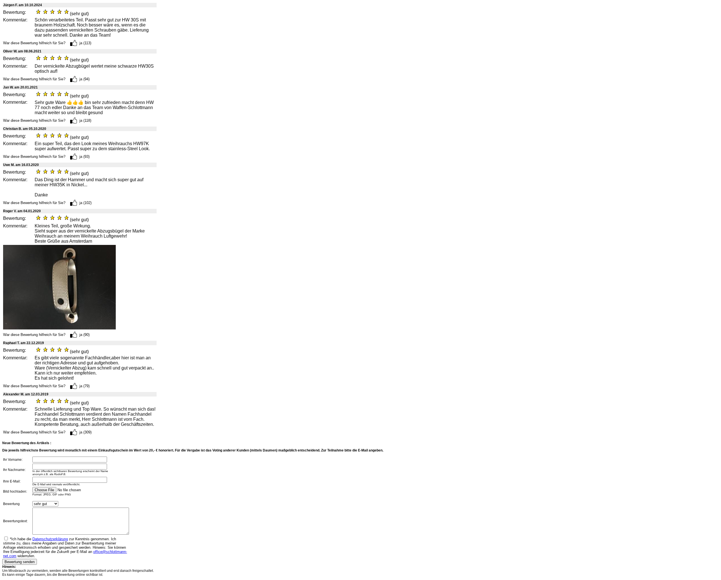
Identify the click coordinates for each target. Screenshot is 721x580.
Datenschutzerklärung (50, 539)
